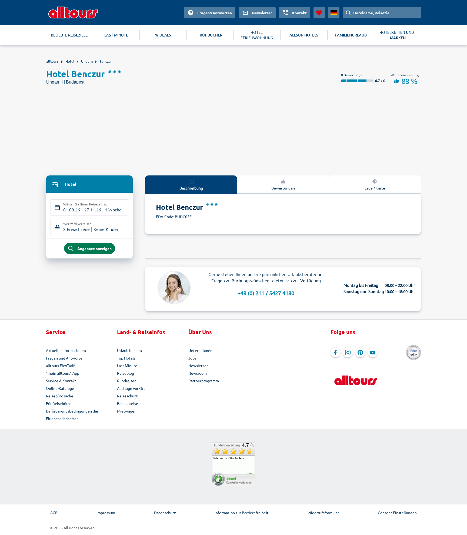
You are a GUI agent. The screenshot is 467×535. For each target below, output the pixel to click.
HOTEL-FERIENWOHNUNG (257, 35)
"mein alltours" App (62, 373)
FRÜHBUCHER (210, 35)
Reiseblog (125, 373)
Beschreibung (191, 187)
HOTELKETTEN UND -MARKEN (397, 35)
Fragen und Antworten (65, 357)
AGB (54, 512)
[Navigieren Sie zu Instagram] (348, 352)
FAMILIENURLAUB (351, 35)
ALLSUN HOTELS (303, 35)
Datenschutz (165, 512)
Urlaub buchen (129, 350)
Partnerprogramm (203, 380)
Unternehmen (200, 350)
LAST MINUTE (116, 35)
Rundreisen (126, 380)
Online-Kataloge (60, 388)
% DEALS (163, 35)
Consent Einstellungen (397, 512)
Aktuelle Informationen (66, 350)
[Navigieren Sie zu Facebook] (335, 352)
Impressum (105, 512)
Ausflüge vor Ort (131, 388)
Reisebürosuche (59, 395)
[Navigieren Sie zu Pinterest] (360, 352)
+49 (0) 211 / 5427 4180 (266, 293)
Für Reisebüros (58, 403)
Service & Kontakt (61, 380)
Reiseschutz (127, 395)
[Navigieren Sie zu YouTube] (373, 352)
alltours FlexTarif (60, 365)
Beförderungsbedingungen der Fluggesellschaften (72, 414)
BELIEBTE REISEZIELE (69, 35)
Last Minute (127, 365)
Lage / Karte (375, 187)
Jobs (192, 357)
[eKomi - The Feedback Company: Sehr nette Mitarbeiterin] (233, 464)
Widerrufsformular (323, 512)
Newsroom (197, 373)
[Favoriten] (319, 12)
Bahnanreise (127, 403)
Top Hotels (126, 357)
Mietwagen (126, 410)
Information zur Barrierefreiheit (242, 512)
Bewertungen (283, 187)
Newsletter (198, 365)
